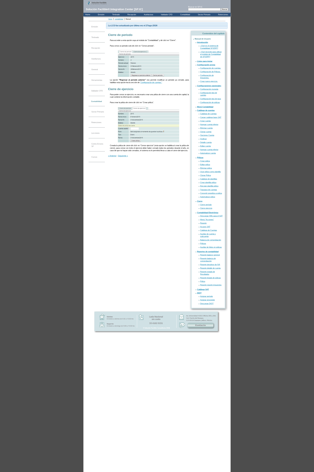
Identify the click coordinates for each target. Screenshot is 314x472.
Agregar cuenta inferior (209, 124)
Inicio (110, 19)
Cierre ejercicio (206, 208)
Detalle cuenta (206, 142)
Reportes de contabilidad (208, 252)
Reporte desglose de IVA (210, 265)
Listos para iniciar (204, 61)
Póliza (202, 281)
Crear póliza (205, 161)
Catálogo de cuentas (206, 110)
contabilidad (119, 19)
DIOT (199, 293)
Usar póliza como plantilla (210, 172)
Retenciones (223, 14)
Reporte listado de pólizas (210, 278)
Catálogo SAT (203, 289)
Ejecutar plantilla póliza (209, 186)
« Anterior (112, 156)
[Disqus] (157, 372)
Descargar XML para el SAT (211, 216)
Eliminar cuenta (206, 128)
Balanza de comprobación (210, 240)
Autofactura (148, 14)
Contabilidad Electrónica (207, 213)
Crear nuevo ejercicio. (209, 81)
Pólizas (200, 158)
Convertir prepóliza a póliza (211, 193)
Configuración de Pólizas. (210, 72)
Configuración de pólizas (210, 102)
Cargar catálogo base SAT (210, 117)
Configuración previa (206, 65)
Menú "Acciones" (207, 220)
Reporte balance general (210, 255)
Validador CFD (166, 14)
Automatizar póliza (207, 197)
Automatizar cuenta (208, 153)
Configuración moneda (209, 89)
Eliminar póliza (206, 168)
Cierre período (206, 205)
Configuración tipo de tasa (210, 99)
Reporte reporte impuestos (211, 285)
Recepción (131, 14)
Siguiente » (123, 156)
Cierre (199, 201)
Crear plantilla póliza (208, 182)
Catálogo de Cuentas (208, 230)
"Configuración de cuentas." (151, 82)
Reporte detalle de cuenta (210, 268)
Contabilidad (185, 14)
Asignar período (206, 296)
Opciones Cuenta (207, 135)
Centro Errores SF (97, 145)
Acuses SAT (205, 227)
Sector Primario (204, 14)
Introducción (202, 42)
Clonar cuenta (205, 132)
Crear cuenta (205, 121)
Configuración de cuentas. (210, 68)
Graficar (203, 139)
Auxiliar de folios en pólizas (211, 247)
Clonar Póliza (205, 175)
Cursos (94, 157)
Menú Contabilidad (205, 107)
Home (87, 14)
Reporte (203, 223)
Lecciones (95, 133)
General (94, 69)
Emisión (101, 14)
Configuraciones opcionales (209, 86)
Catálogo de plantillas (208, 179)
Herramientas (96, 80)
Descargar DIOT (207, 303)
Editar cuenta (205, 146)
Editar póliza (205, 165)
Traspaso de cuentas (208, 190)
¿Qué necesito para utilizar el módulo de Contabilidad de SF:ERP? (211, 54)
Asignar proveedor (207, 300)
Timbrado (116, 14)
